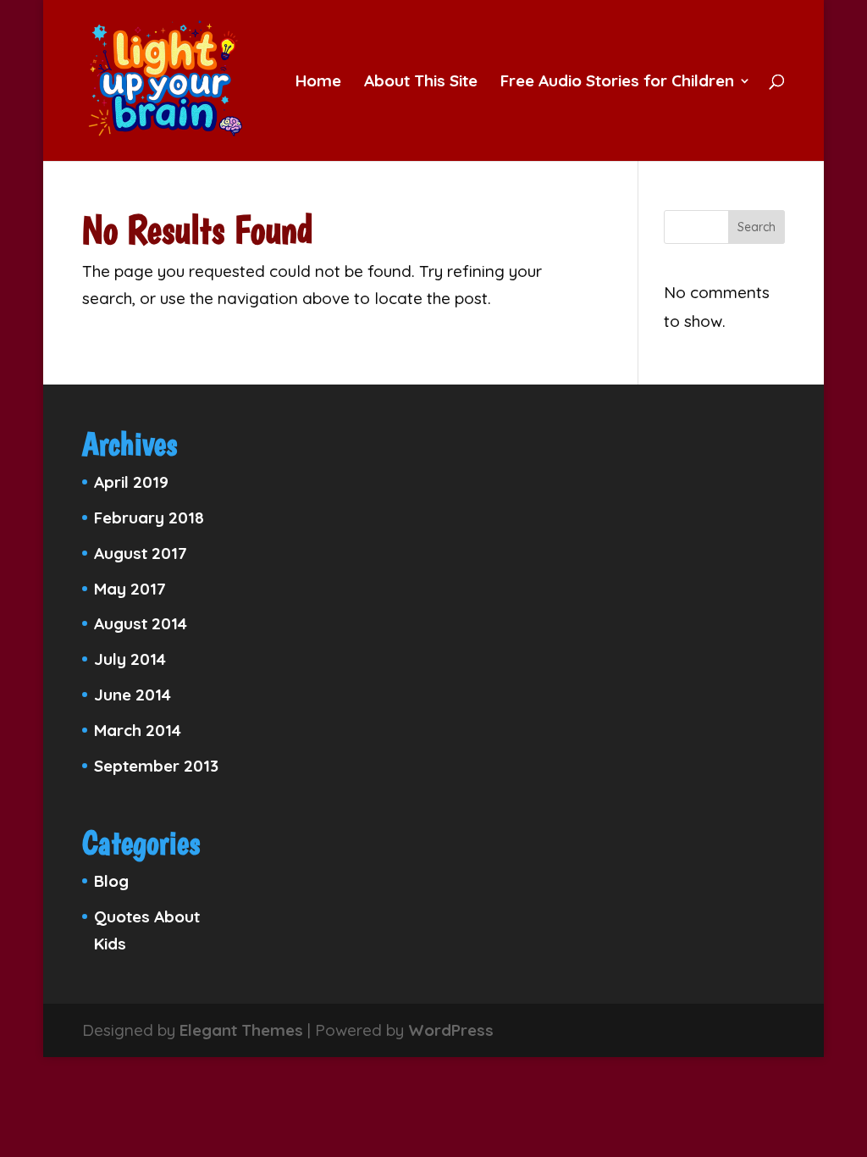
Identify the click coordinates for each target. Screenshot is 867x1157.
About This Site (421, 83)
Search (756, 227)
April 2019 (131, 482)
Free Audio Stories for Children (617, 83)
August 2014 (140, 623)
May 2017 (130, 588)
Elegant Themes (241, 1030)
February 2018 (149, 517)
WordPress (451, 1030)
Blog (111, 881)
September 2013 (156, 766)
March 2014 (137, 730)
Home (318, 83)
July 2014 (130, 659)
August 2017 (140, 553)
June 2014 (132, 694)
